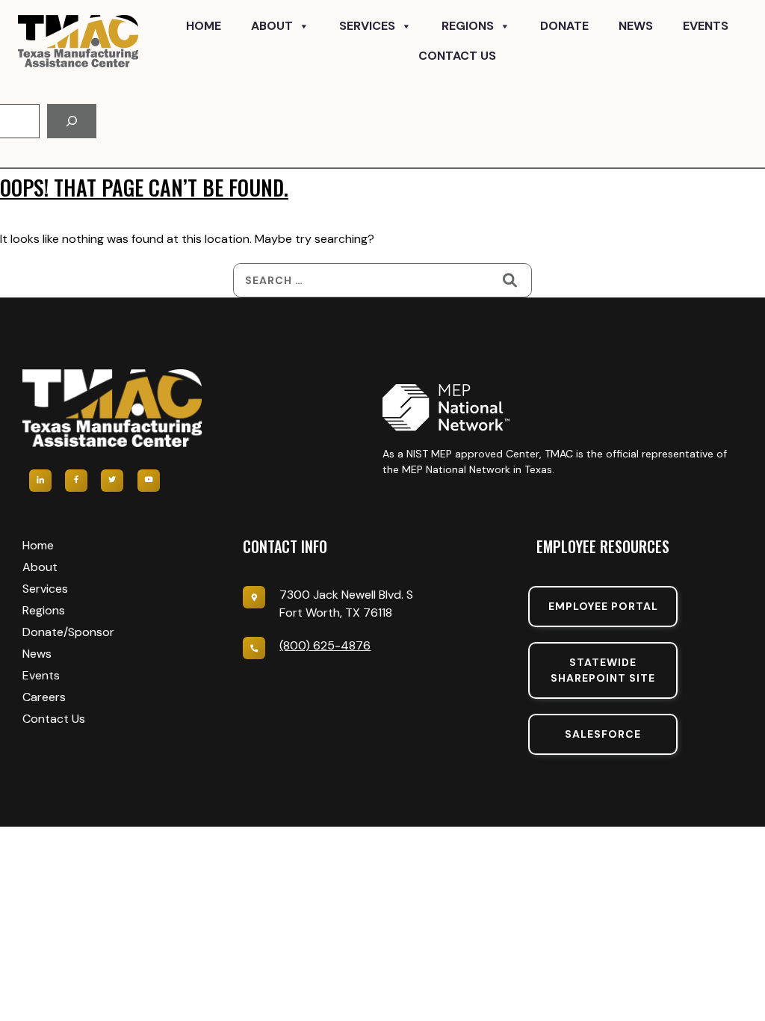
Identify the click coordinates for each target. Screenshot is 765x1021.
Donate (564, 26)
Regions (468, 26)
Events (705, 26)
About (272, 26)
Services (367, 26)
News (636, 26)
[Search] (71, 121)
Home (203, 26)
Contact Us (457, 56)
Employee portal (603, 606)
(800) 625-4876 (325, 645)
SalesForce (603, 734)
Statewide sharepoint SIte (603, 670)
